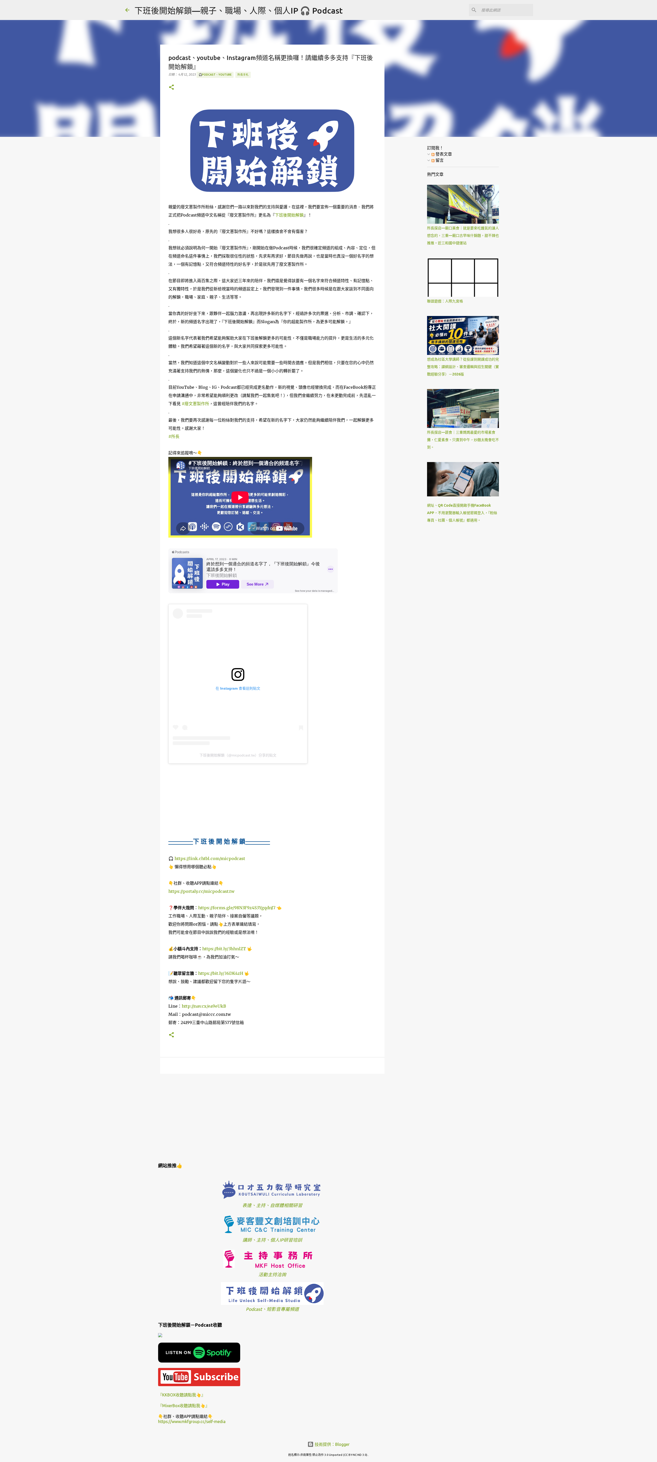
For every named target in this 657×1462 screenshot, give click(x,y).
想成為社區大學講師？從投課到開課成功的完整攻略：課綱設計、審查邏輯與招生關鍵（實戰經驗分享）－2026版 (463, 366)
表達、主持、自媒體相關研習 (272, 1205)
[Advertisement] (272, 1117)
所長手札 (243, 74)
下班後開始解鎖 (289, 215)
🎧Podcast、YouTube (215, 74)
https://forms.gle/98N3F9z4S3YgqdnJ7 (236, 907)
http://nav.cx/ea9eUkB (204, 1006)
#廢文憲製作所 (195, 403)
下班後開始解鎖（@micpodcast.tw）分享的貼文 (237, 755)
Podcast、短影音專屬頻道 (272, 1309)
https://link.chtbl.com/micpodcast (210, 858)
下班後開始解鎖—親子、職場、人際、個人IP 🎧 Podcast (238, 10)
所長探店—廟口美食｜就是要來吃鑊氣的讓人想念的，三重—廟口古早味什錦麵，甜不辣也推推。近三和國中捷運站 (463, 235)
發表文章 (443, 154)
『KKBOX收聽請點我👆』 (181, 1395)
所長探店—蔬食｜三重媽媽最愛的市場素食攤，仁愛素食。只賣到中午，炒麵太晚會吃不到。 (463, 439)
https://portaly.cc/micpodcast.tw (201, 891)
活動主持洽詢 (272, 1274)
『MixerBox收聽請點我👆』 (183, 1405)
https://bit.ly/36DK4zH (220, 973)
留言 (439, 160)
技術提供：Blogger (332, 1444)
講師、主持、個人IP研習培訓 (272, 1240)
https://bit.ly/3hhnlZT (224, 948)
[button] (171, 87)
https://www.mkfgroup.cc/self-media (192, 1421)
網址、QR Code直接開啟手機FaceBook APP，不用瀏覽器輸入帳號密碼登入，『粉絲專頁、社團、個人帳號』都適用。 (462, 512)
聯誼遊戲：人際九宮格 (445, 301)
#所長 (173, 436)
